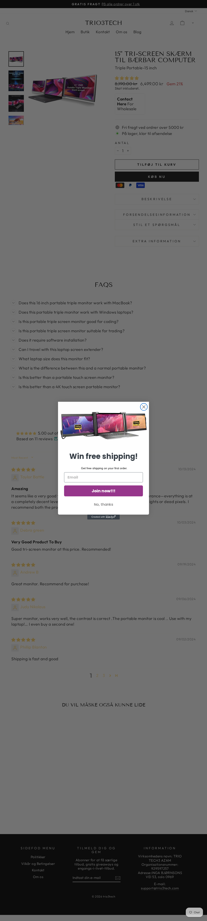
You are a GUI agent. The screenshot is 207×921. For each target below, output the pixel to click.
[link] (103, 426)
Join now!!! (103, 491)
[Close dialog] (143, 406)
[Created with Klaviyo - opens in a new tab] (103, 517)
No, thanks (103, 504)
